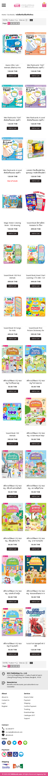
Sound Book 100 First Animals (12, 276)
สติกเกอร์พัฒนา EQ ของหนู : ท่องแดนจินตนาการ (35, 592)
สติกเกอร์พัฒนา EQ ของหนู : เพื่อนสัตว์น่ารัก (12, 539)
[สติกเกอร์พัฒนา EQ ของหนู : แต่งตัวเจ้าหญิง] (12, 569)
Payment (27, 700)
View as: (22, 20)
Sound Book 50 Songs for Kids (12, 329)
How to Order (28, 697)
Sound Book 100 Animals (12, 434)
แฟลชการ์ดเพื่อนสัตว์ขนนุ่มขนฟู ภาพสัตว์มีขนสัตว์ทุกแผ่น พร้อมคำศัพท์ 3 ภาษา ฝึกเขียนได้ (35, 171)
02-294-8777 (10, 729)
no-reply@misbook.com (14, 732)
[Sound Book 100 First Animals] (12, 254)
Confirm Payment (30, 706)
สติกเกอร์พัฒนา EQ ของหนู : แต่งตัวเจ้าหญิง (12, 592)
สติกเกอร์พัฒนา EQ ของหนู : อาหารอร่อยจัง (36, 539)
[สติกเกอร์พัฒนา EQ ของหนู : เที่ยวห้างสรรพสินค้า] (12, 464)
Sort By (5, 20)
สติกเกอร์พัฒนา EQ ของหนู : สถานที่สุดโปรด (36, 486)
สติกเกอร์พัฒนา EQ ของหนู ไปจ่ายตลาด (36, 381)
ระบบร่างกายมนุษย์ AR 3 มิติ (35, 644)
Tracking (27, 709)
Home (4, 15)
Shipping (27, 703)
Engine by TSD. (41, 774)
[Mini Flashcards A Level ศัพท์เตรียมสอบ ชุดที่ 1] (12, 149)
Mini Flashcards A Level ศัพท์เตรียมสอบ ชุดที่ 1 (12, 171)
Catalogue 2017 (29, 715)
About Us (5, 697)
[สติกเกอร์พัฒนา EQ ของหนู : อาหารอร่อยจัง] (35, 517)
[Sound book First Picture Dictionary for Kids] (35, 306)
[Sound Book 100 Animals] (12, 412)
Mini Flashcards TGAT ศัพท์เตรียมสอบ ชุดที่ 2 (35, 66)
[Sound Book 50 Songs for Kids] (12, 306)
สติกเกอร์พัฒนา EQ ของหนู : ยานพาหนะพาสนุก (36, 434)
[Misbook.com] (24, 5)
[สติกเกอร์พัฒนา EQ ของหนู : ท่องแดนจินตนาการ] (35, 569)
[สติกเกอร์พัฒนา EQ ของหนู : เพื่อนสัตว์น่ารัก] (12, 517)
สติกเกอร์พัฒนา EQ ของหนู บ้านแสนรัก (12, 644)
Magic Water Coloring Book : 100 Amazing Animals (12, 224)
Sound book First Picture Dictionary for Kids (35, 329)
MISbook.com (16, 774)
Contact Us (5, 700)
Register (5, 706)
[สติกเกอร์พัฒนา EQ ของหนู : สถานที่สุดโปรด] (35, 464)
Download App (29, 712)
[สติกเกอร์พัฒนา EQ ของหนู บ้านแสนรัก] (12, 622)
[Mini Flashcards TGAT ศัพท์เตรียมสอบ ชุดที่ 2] (35, 44)
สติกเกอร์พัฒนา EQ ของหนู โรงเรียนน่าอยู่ (12, 381)
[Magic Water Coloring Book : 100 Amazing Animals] (12, 201)
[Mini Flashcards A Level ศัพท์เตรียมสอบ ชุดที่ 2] (35, 96)
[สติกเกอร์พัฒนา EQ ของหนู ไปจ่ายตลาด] (35, 359)
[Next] (18, 23)
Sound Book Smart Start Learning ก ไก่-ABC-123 (35, 276)
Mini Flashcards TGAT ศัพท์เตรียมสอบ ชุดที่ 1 (12, 118)
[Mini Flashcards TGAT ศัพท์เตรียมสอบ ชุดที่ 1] (12, 96)
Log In (4, 703)
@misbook (9, 735)
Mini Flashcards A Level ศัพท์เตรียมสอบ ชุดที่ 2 (35, 118)
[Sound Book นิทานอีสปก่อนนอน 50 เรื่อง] (35, 201)
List (27, 20)
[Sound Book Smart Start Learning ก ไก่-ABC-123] (35, 254)
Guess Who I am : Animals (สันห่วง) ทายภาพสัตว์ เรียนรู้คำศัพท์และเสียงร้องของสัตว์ (12, 66)
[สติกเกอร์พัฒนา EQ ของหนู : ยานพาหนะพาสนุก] (35, 412)
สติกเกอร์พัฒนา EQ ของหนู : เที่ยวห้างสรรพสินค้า (12, 486)
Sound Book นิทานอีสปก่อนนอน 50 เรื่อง (35, 224)
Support (27, 718)
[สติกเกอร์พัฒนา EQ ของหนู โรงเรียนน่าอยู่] (12, 359)
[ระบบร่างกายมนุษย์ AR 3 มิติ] (35, 622)
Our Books (11, 15)
